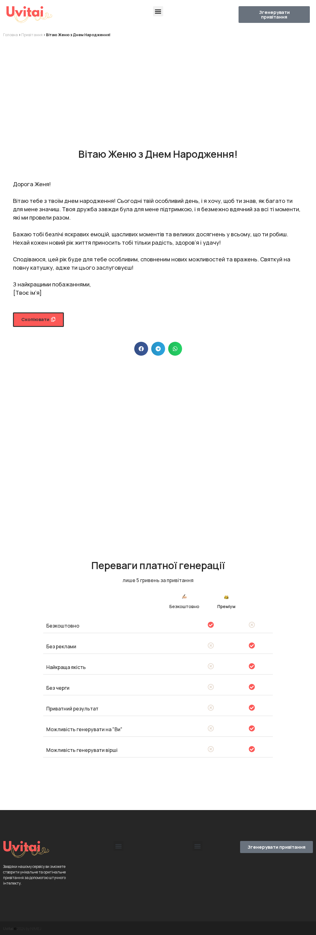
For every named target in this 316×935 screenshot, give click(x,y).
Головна (10, 34)
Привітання (32, 34)
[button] (158, 11)
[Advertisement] (158, 87)
